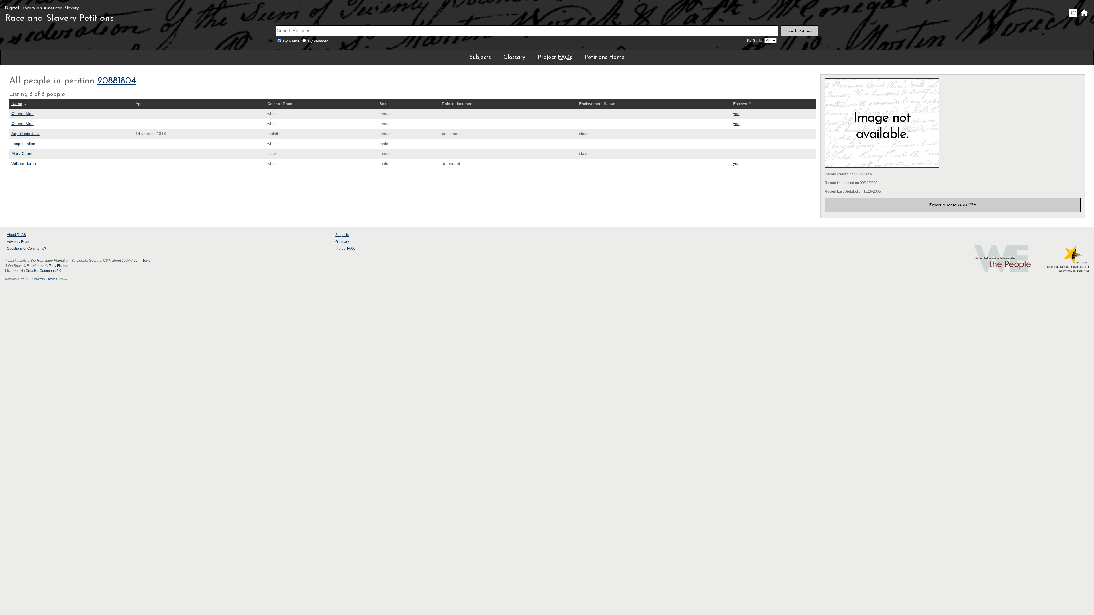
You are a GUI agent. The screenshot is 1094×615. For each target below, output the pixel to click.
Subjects (480, 57)
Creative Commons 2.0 (43, 271)
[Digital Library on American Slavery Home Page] (1084, 17)
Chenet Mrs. (22, 114)
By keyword (318, 41)
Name (16, 104)
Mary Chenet (23, 153)
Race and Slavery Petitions (59, 18)
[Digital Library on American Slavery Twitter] (1073, 17)
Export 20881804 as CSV (953, 205)
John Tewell (143, 261)
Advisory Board (18, 242)
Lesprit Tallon (23, 144)
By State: (755, 40)
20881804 (116, 81)
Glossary (514, 57)
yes (736, 114)
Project (555, 57)
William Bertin (23, 163)
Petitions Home (605, 57)
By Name (291, 41)
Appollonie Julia (25, 134)
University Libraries (44, 278)
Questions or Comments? (26, 249)
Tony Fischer (58, 266)
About (16, 235)
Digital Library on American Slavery (42, 8)
